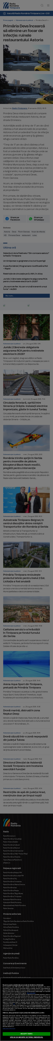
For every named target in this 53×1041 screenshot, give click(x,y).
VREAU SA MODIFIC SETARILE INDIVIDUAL (26, 1037)
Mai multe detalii (31, 993)
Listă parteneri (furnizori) (9, 1028)
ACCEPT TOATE (26, 1034)
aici (14, 1003)
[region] (26, 1009)
